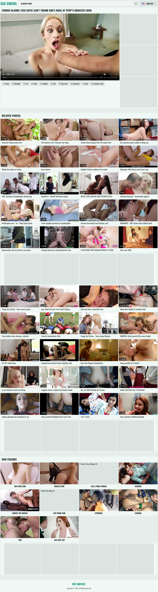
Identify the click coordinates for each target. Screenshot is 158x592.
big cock (64, 83)
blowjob (17, 83)
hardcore (76, 83)
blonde (45, 83)
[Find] (136, 3)
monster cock (98, 83)
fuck (35, 83)
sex (27, 83)
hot (54, 83)
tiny (86, 83)
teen (7, 83)
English (149, 3)
